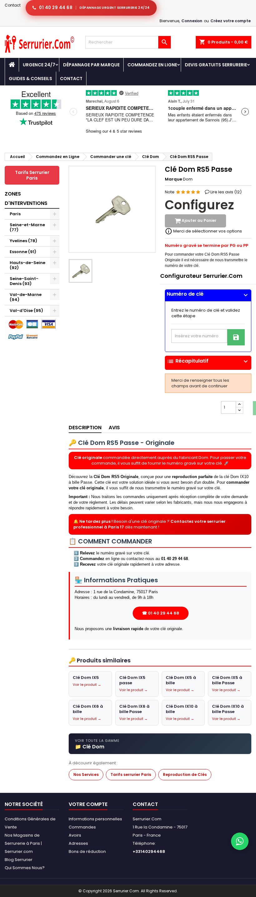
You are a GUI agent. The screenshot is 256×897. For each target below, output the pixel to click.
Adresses (78, 843)
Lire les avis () (226, 192)
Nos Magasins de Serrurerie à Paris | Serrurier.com (23, 843)
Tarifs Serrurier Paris (32, 175)
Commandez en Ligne (152, 65)
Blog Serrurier (18, 860)
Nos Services (86, 774)
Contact (13, 5)
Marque (173, 179)
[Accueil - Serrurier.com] (12, 65)
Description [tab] (85, 427)
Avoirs (75, 835)
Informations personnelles (95, 819)
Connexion (191, 20)
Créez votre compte (230, 20)
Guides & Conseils (30, 78)
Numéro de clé (208, 294)
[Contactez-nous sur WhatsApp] (240, 841)
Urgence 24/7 (39, 65)
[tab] (208, 295)
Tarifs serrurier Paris (131, 774)
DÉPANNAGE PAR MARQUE (91, 65)
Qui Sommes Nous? (25, 868)
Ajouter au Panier (198, 220)
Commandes (82, 827)
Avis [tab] (114, 427)
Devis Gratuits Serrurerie (216, 65)
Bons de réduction (87, 851)
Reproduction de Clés (185, 774)
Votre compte (88, 804)
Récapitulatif (208, 361)
